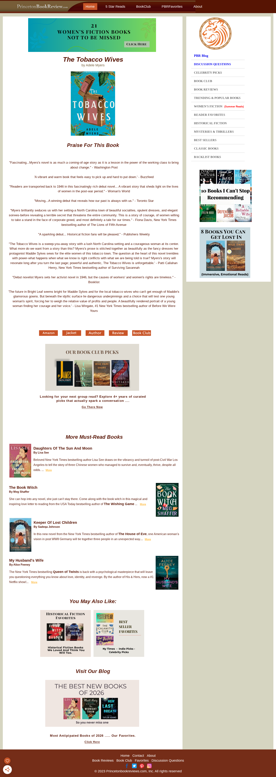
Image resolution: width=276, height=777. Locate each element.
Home (90, 6)
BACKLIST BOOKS (207, 157)
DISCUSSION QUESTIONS (212, 64)
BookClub (143, 6)
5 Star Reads (115, 6)
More (49, 470)
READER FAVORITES (209, 114)
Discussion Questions (168, 760)
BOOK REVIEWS (206, 89)
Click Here (92, 741)
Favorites (142, 760)
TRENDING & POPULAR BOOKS (217, 98)
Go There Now (92, 407)
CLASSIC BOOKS (206, 148)
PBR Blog (201, 56)
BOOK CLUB (203, 81)
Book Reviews (103, 760)
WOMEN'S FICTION (219, 106)
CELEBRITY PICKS (208, 72)
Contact (138, 756)
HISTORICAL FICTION (210, 123)
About (197, 6)
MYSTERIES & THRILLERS (214, 131)
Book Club (124, 760)
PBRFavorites (172, 6)
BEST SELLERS (205, 140)
